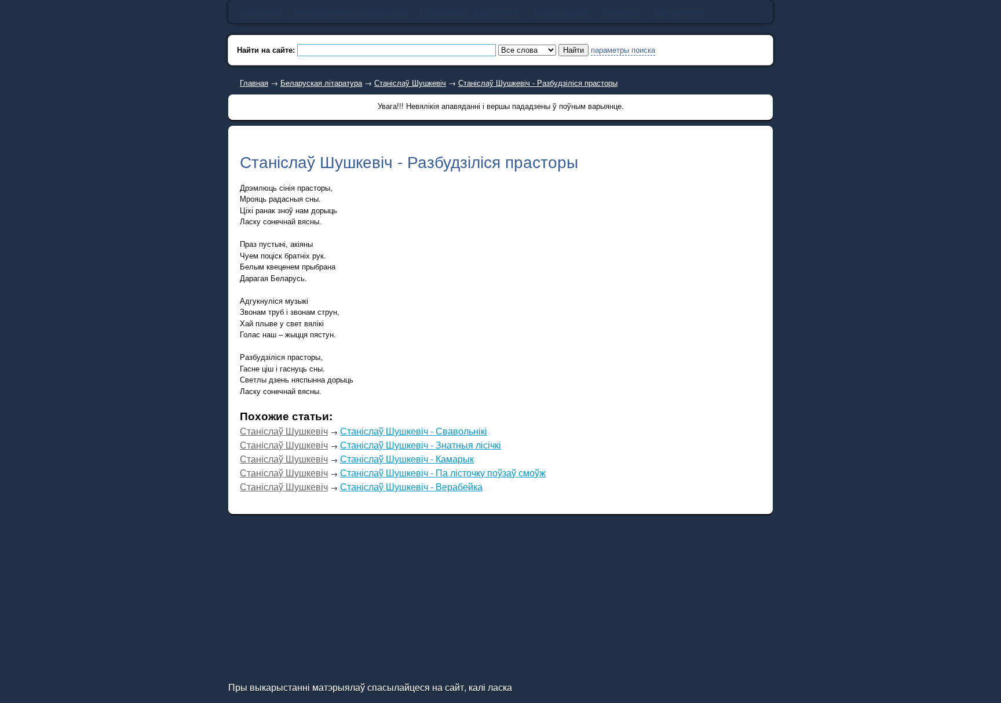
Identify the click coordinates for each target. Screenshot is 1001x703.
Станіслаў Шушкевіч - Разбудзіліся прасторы (538, 82)
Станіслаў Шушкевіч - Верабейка (411, 486)
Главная (254, 82)
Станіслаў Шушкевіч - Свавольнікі (413, 431)
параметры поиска (623, 49)
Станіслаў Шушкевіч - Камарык (407, 458)
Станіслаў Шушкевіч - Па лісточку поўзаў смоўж (443, 472)
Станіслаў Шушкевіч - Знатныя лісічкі (420, 444)
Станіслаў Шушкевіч (410, 82)
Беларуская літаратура (321, 82)
